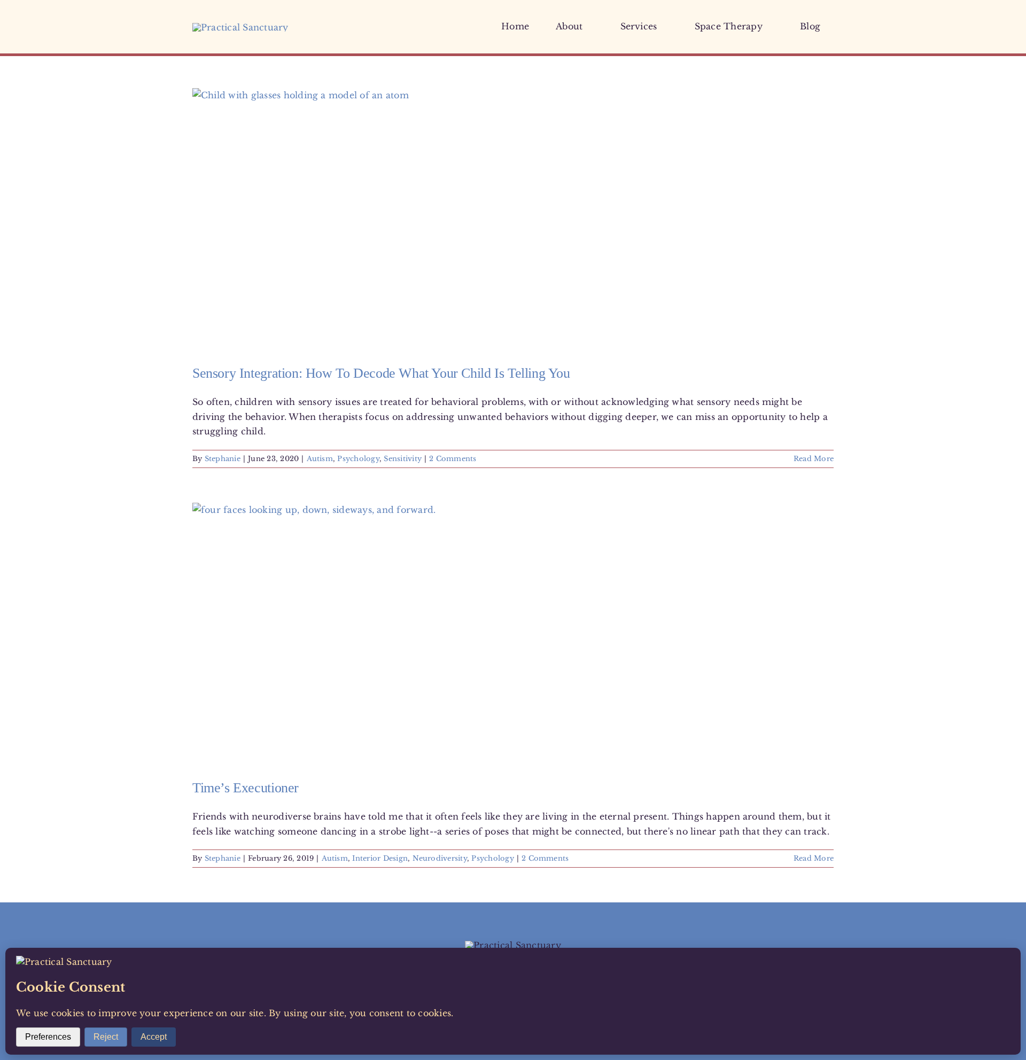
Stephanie (222, 458)
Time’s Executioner (245, 788)
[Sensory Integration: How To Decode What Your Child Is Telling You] (513, 218)
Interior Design (380, 858)
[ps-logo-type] (240, 27)
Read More (814, 458)
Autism (320, 458)
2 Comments (452, 458)
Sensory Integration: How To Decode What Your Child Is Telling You (381, 373)
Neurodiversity (440, 858)
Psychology (358, 458)
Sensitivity (403, 458)
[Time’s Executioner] (513, 633)
